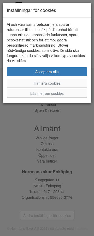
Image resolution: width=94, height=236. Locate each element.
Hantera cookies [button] (47, 83)
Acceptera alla (47, 71)
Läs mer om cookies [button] (47, 93)
